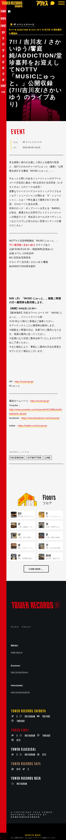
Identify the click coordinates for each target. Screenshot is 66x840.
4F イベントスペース (24, 24)
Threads (21, 720)
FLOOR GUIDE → (36, 568)
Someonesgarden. (26, 817)
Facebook (17, 457)
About (26, 627)
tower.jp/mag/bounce (19, 672)
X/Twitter (34, 457)
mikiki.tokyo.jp (16, 652)
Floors (49, 497)
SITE (19, 740)
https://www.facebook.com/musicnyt (40, 418)
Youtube (46, 716)
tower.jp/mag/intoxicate (20, 692)
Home (15, 627)
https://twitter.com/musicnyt (32, 425)
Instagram (30, 716)
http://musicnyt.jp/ (24, 381)
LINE (48, 457)
